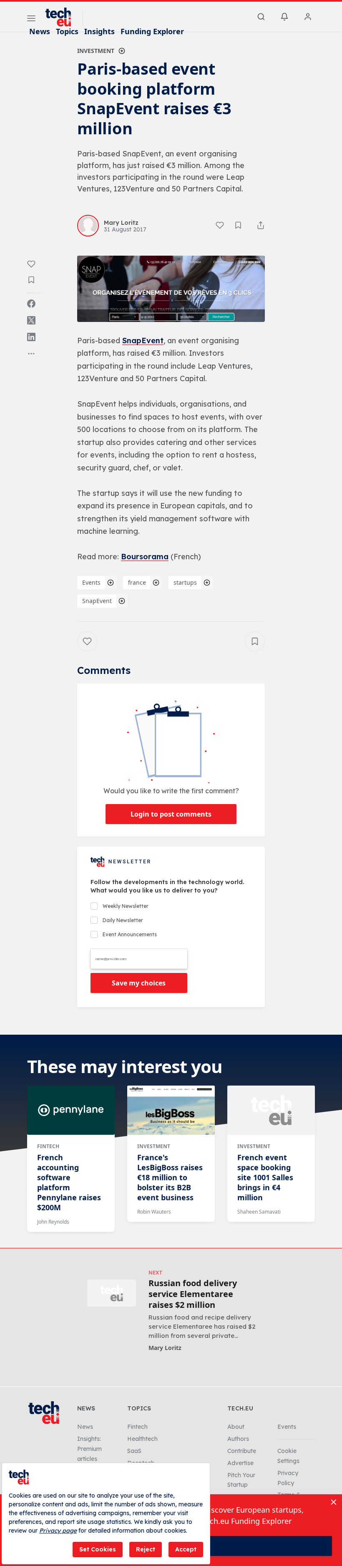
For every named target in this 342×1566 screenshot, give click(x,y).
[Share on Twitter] (31, 320)
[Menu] (31, 19)
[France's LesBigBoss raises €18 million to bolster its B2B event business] (171, 1110)
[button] (171, 289)
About (235, 1426)
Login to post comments (171, 814)
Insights (99, 31)
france (137, 582)
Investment (95, 51)
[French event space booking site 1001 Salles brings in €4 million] (271, 1110)
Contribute (241, 1451)
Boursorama (144, 556)
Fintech (48, 1146)
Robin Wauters (154, 1211)
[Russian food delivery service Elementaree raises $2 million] (111, 1293)
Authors (238, 1439)
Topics (67, 31)
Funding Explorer (152, 31)
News (39, 31)
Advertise (240, 1463)
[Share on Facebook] (31, 303)
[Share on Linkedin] (31, 337)
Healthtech (142, 1439)
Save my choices (139, 983)
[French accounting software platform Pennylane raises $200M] (71, 1110)
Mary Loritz (164, 1348)
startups (185, 582)
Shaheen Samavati (259, 1211)
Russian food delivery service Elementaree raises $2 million (192, 1294)
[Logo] (62, 17)
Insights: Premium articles (89, 1449)
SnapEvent (142, 340)
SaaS (134, 1451)
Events (91, 582)
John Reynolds (53, 1221)
